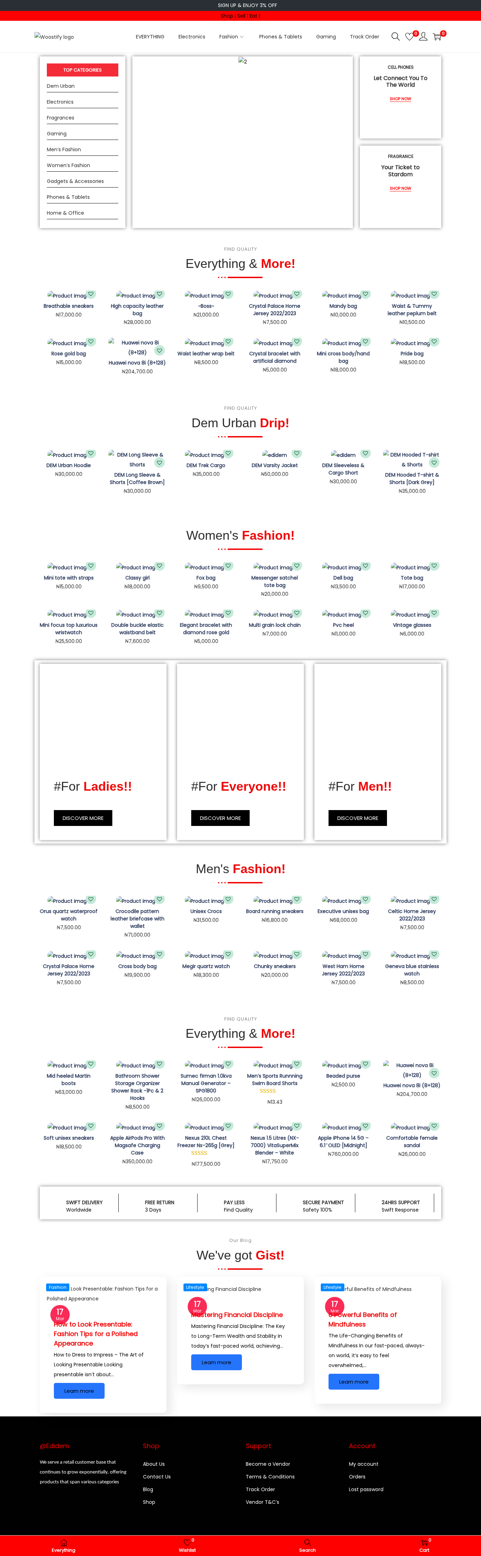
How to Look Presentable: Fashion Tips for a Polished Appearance (96, 1334)
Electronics (60, 101)
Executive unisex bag (343, 911)
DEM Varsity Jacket (275, 465)
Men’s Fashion (64, 149)
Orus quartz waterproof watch (69, 915)
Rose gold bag (68, 353)
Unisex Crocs (206, 911)
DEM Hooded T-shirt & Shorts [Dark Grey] (412, 478)
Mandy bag (343, 306)
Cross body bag (137, 966)
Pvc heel (343, 625)
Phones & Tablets (68, 197)
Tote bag (412, 577)
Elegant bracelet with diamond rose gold (206, 628)
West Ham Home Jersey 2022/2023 (343, 970)
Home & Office (65, 212)
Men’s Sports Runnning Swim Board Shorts (274, 1079)
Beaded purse (343, 1075)
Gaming (57, 133)
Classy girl (137, 577)
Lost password (366, 1489)
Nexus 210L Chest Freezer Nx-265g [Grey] (206, 1141)
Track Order (260, 1489)
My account (364, 1464)
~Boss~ (206, 306)
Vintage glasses (412, 625)
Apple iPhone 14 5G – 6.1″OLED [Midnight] (343, 1141)
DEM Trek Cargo (206, 465)
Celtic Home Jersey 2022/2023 (412, 915)
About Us (154, 1464)
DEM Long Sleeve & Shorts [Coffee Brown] (137, 478)
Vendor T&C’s (262, 1502)
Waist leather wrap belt (206, 353)
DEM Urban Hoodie (68, 465)
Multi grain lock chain (275, 625)
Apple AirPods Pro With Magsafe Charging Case (137, 1145)
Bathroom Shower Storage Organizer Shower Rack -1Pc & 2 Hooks (137, 1087)
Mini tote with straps (69, 577)
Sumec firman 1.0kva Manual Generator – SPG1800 (206, 1083)
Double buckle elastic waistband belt (137, 628)
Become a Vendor (268, 1464)
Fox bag (205, 577)
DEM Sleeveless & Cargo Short (343, 469)
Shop (149, 1502)
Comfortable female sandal (412, 1141)
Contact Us (157, 1476)
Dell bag (343, 577)
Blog (148, 1489)
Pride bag (412, 353)
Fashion (58, 1287)
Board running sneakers (275, 911)
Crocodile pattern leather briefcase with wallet (137, 919)
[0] (409, 36)
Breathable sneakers (69, 306)
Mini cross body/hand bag (343, 357)
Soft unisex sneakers (69, 1137)
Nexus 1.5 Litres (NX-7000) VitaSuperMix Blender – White (275, 1145)
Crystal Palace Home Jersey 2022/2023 (274, 309)
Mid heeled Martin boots (68, 1079)
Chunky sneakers (275, 966)
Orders (357, 1476)
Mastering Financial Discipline (237, 1314)
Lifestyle (195, 1287)
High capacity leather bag (137, 309)
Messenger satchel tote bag (274, 581)
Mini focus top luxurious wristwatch (69, 628)
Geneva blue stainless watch (412, 970)
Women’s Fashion (68, 165)
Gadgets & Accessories (75, 181)
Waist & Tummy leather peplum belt (412, 309)
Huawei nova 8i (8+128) (137, 362)
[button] (91, 293)
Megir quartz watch (206, 966)
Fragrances (60, 117)
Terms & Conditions (270, 1476)
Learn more (79, 1391)
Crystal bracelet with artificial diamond (274, 357)
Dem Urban (61, 86)
